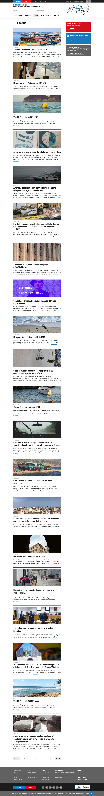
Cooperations (31, 777)
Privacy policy (81, 777)
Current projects (32, 772)
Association (18, 15)
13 (50, 758)
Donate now (71, 28)
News (36, 15)
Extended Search (40, 10)
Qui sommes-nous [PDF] (79, 1)
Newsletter (58, 777)
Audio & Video (45, 777)
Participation (18, 779)
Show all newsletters (71, 50)
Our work (44, 775)
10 (39, 758)
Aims (15, 775)
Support (70, 40)
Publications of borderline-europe (65, 772)
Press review (45, 772)
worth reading (46, 15)
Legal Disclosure (82, 779)
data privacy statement (82, 793)
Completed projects (33, 775)
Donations (80, 775)
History (16, 777)
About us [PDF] (69, 1)
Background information (62, 775)
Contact (16, 772)
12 (46, 758)
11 (42, 758)
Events (56, 15)
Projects (28, 15)
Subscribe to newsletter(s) (75, 53)
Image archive (46, 779)
